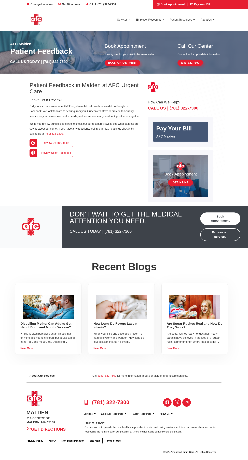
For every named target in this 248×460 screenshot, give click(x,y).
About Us (206, 19)
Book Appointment (172, 4)
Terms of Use (113, 440)
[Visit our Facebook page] (167, 402)
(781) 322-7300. (54, 133)
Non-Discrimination (72, 440)
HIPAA (52, 440)
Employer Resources (148, 19)
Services (122, 19)
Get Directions (71, 4)
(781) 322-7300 (55, 62)
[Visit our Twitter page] (177, 402)
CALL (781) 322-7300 (102, 4)
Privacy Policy (34, 440)
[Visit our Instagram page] (186, 402)
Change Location (42, 4)
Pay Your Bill (201, 4)
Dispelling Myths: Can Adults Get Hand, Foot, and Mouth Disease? (45, 325)
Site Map (95, 440)
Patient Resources (181, 19)
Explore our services (220, 234)
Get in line (180, 182)
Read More (26, 348)
